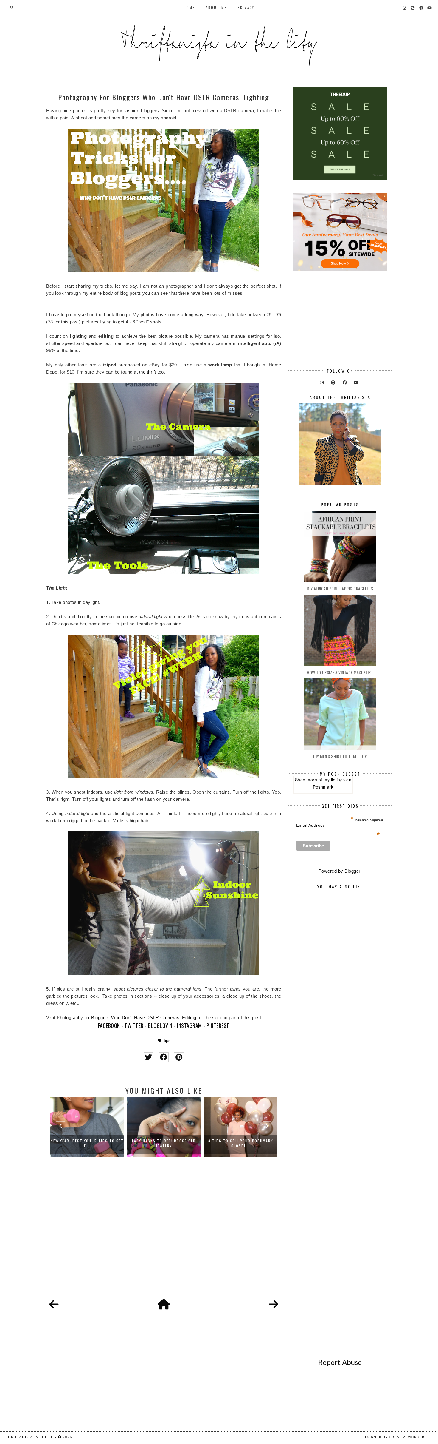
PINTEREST (217, 1025)
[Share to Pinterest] (179, 1057)
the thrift (147, 371)
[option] (87, 1127)
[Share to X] (148, 1057)
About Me (216, 7)
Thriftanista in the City (31, 1437)
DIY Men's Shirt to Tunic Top (340, 756)
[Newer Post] (54, 1304)
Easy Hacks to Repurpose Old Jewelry (87, 1143)
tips (167, 1040)
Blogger (352, 871)
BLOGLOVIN (160, 1025)
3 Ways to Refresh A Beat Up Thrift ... (241, 1143)
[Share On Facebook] (163, 1057)
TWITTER (134, 1025)
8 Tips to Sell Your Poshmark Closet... (163, 1143)
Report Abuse (340, 1362)
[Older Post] (273, 1304)
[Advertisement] (163, 1234)
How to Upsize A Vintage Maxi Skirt (340, 672)
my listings (334, 780)
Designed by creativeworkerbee (397, 1437)
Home (189, 7)
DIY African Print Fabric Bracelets (340, 588)
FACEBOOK (109, 1025)
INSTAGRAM (189, 1025)
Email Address (338, 825)
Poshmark (323, 787)
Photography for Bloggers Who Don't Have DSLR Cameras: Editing (126, 1017)
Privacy (246, 7)
